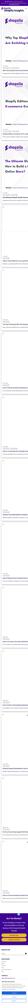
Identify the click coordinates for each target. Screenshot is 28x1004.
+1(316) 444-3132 (18, 1)
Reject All (14, 1000)
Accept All (14, 993)
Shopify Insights (6, 67)
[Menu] (26, 8)
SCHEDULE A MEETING (14, 939)
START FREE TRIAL (14, 935)
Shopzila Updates (6, 194)
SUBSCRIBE (25, 952)
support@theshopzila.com (8, 978)
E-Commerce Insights (15, 67)
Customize (14, 997)
